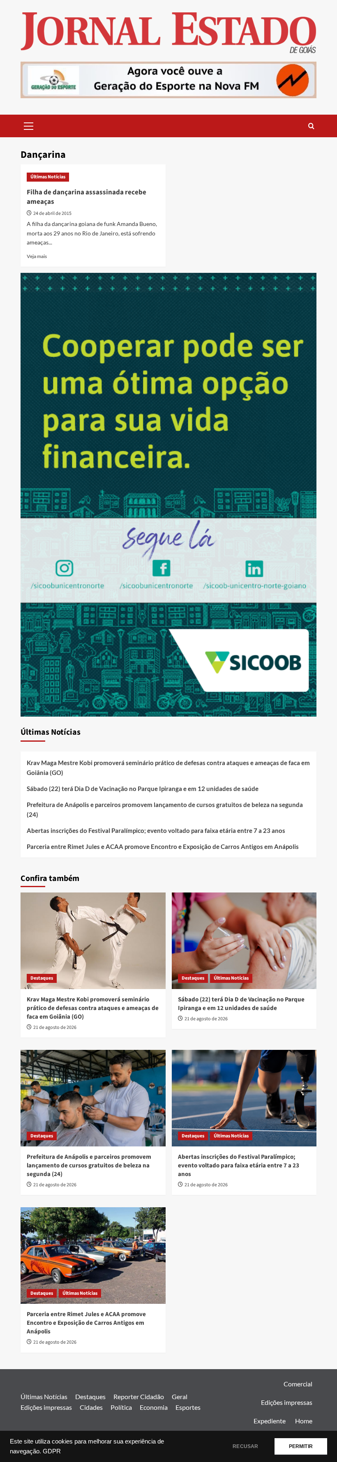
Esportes (188, 1407)
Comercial (298, 1384)
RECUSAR (245, 1446)
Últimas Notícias (47, 176)
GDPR (52, 1451)
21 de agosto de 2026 (54, 1027)
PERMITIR (301, 1446)
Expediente (270, 1421)
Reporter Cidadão (138, 1396)
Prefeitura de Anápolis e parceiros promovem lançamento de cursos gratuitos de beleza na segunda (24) (165, 809)
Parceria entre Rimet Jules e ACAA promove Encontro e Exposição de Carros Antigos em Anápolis (163, 846)
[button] (29, 125)
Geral (179, 1396)
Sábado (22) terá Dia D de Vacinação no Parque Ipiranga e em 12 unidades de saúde (143, 788)
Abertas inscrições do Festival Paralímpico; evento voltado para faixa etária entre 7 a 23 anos (156, 830)
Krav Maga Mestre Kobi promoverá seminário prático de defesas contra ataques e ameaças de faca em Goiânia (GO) (168, 767)
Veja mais (37, 256)
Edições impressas (46, 1407)
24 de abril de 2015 (52, 213)
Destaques (41, 978)
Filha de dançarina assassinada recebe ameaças (86, 197)
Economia (154, 1407)
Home (303, 1421)
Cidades (91, 1407)
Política (121, 1407)
